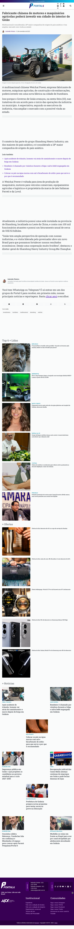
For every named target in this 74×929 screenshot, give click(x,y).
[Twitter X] (61, 6)
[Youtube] (58, 6)
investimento (6, 312)
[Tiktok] (61, 4)
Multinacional (24, 312)
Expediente (29, 903)
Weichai (40, 312)
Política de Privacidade (32, 913)
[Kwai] (64, 6)
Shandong (33, 312)
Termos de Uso (30, 911)
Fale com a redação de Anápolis (35, 907)
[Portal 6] (37, 6)
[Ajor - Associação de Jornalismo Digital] (8, 901)
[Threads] (58, 8)
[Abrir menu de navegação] (3, 6)
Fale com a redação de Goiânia (35, 905)
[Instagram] (58, 4)
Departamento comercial (33, 909)
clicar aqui (51, 296)
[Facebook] (64, 4)
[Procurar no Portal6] (70, 6)
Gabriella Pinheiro (10, 31)
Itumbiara (15, 312)
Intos (56, 923)
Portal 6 (37, 923)
